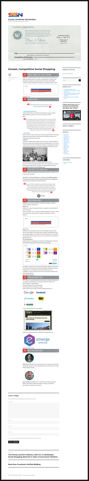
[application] (72, 115)
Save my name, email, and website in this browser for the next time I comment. (25, 438)
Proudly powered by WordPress (28, 475)
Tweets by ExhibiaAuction (68, 73)
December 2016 (67, 142)
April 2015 (66, 149)
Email (10, 426)
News (9, 80)
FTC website (27, 133)
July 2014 (65, 152)
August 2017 (66, 138)
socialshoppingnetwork (12, 77)
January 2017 (66, 141)
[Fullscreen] (79, 119)
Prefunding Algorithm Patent (69, 89)
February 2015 (66, 151)
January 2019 (66, 135)
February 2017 (66, 139)
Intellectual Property (68, 162)
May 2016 (65, 143)
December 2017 (67, 137)
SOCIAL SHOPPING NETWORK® (22, 20)
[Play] (64, 119)
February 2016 (66, 146)
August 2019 (66, 134)
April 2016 (66, 144)
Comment (10, 401)
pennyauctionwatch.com (30, 111)
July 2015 (65, 148)
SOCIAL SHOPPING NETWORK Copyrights (72, 93)
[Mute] (77, 119)
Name (10, 420)
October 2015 (66, 147)
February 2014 (66, 153)
